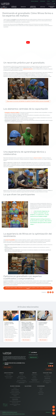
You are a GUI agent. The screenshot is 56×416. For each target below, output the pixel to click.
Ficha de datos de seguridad (15, 401)
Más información (9, 339)
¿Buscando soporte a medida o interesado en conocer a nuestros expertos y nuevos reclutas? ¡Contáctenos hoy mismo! (28, 288)
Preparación (41, 394)
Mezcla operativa (47, 376)
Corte (41, 389)
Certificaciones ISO (15, 394)
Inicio (3, 8)
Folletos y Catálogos (15, 391)
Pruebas (34, 376)
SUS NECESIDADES (4, 7)
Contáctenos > (49, 369)
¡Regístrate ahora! (33, 357)
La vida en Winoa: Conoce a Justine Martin (9, 323)
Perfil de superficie (47, 380)
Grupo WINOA (8, 374)
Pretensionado (41, 392)
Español (53, 1)
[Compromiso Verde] (53, 407)
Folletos (15, 395)
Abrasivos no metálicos (21, 380)
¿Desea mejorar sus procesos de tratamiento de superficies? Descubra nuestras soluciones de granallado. (28, 101)
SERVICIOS (42, 6)
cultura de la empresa (38, 157)
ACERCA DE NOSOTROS (13, 7)
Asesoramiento (34, 374)
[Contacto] (53, 410)
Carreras (48, 1)
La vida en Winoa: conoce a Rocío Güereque (42, 323)
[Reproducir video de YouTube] (28, 42)
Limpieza (47, 374)
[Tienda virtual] (53, 413)
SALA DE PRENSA (28, 386)
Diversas (40, 391)
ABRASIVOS (23, 6)
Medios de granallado (33, 7)
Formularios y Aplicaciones (15, 392)
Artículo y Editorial (15, 389)
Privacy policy (48, 412)
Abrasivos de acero (21, 376)
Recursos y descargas (34, 1)
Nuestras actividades (9, 376)
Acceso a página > (7, 367)
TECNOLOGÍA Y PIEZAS (51, 7)
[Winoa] (5, 3)
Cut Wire (21, 374)
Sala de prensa (42, 1)
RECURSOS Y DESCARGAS (15, 386)
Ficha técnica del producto (15, 397)
